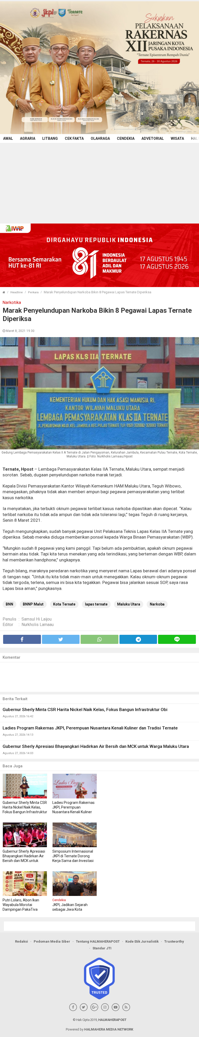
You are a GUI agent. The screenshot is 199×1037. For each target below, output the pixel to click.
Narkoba (157, 604)
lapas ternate (96, 604)
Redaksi (21, 941)
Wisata (177, 138)
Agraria (27, 138)
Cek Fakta (74, 138)
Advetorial (152, 138)
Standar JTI (102, 948)
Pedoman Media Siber (52, 941)
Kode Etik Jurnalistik (142, 941)
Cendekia (125, 138)
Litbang (50, 138)
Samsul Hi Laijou (37, 619)
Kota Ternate (64, 604)
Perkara (33, 292)
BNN (9, 604)
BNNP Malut (33, 604)
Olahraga (100, 138)
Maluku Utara (128, 604)
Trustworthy (174, 941)
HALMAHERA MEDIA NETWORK (108, 1029)
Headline (16, 292)
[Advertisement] (99, 181)
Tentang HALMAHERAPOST (98, 941)
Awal (8, 138)
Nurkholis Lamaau (38, 624)
